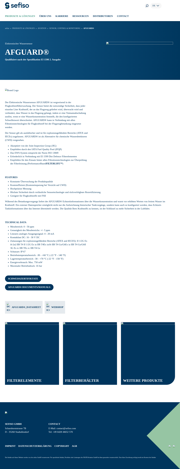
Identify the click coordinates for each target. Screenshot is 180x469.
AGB (74, 446)
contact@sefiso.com (66, 428)
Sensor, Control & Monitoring (64, 28)
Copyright (61, 446)
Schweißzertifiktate (23, 278)
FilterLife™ (54, 163)
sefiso (7, 28)
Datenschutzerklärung (35, 446)
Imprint (10, 446)
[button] (20, 16)
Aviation (42, 28)
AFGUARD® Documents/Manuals (29, 287)
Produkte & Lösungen (23, 28)
